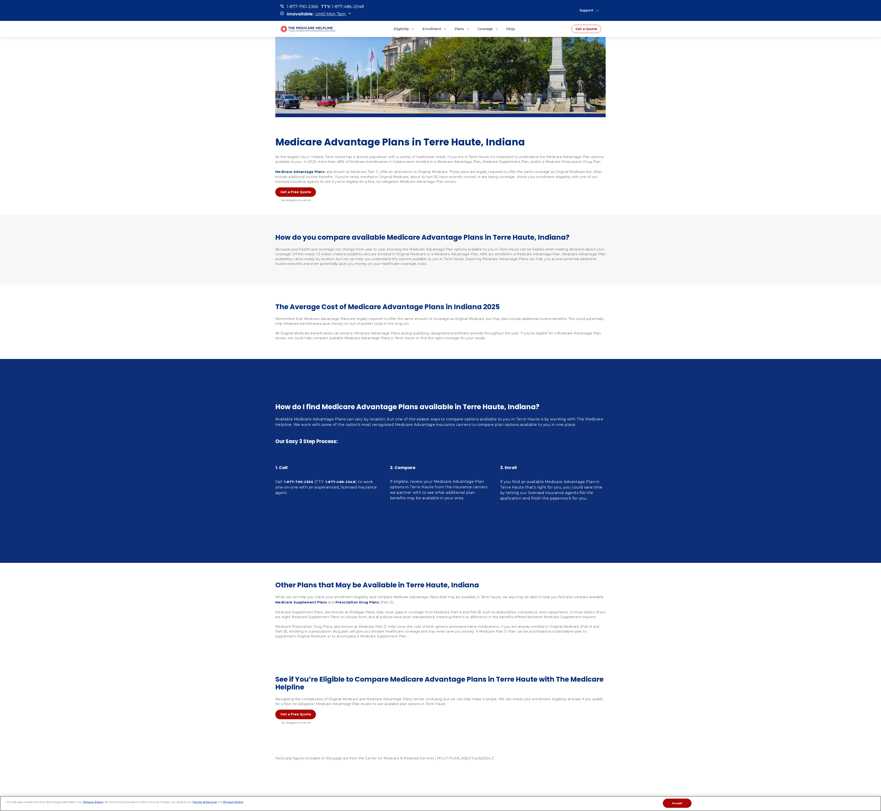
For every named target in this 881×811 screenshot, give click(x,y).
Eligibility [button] (401, 29)
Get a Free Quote (295, 192)
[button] (316, 14)
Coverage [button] (485, 29)
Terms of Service (204, 801)
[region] (440, 803)
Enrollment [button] (431, 29)
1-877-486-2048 (340, 482)
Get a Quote (586, 29)
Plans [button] (459, 29)
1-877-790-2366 (298, 482)
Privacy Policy (93, 801)
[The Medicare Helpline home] (308, 29)
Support (586, 10)
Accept (677, 803)
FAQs (510, 29)
